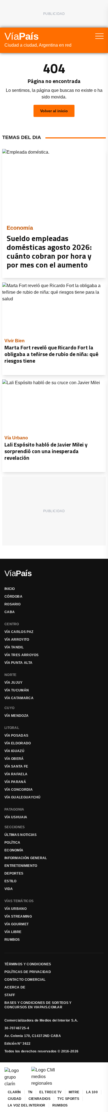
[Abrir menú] (99, 36)
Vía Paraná (15, 782)
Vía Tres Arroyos (21, 655)
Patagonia (14, 809)
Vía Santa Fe (16, 766)
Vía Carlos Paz (18, 632)
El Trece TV (50, 1092)
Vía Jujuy (13, 683)
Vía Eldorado (17, 743)
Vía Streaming (18, 916)
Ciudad (15, 1099)
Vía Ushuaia (15, 817)
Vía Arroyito (16, 639)
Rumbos (12, 940)
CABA (9, 612)
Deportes (13, 873)
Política (12, 842)
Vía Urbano (15, 909)
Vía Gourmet (16, 924)
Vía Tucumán (16, 690)
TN (30, 1092)
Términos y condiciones (27, 964)
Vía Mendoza (16, 716)
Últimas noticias (20, 835)
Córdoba (13, 596)
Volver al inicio (54, 111)
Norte (10, 675)
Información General (25, 858)
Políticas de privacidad (27, 972)
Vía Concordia (18, 790)
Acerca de (14, 987)
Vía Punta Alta (18, 663)
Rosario (12, 604)
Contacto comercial (24, 980)
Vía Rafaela (15, 774)
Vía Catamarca (19, 698)
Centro (11, 624)
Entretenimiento (20, 866)
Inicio (9, 589)
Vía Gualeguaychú (22, 797)
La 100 (92, 1092)
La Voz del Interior (26, 1105)
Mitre (74, 1092)
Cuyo (9, 708)
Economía (13, 850)
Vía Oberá (14, 759)
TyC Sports (68, 1099)
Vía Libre (13, 932)
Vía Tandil (14, 647)
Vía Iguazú (14, 751)
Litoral (11, 728)
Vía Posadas (16, 735)
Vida (8, 889)
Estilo (10, 881)
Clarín (14, 1092)
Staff (9, 995)
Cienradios (39, 1099)
